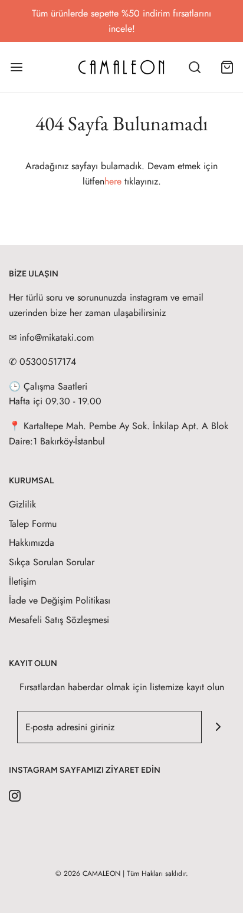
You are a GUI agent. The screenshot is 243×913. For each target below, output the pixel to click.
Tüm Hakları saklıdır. (157, 873)
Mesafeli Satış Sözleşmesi (59, 620)
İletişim (22, 581)
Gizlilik (22, 504)
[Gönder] (218, 727)
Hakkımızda (31, 542)
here (112, 181)
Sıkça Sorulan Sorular (51, 562)
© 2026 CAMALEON (87, 873)
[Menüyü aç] (16, 67)
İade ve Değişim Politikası (59, 600)
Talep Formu (33, 523)
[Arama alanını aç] (194, 67)
